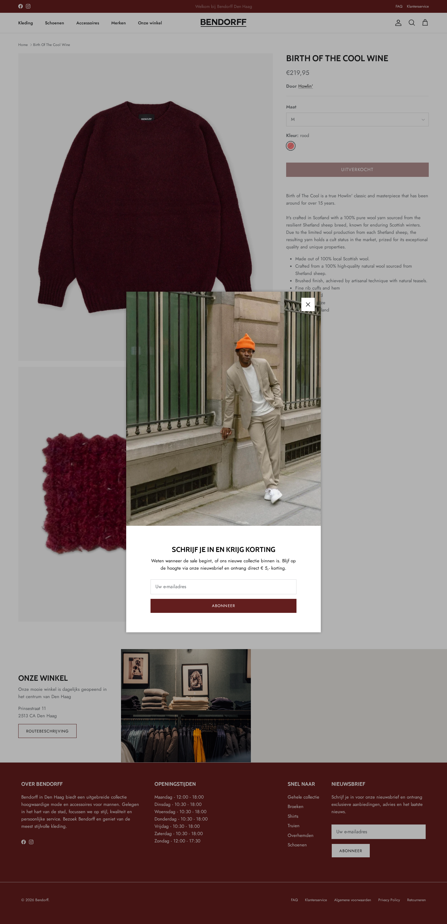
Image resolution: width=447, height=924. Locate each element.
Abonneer (223, 606)
